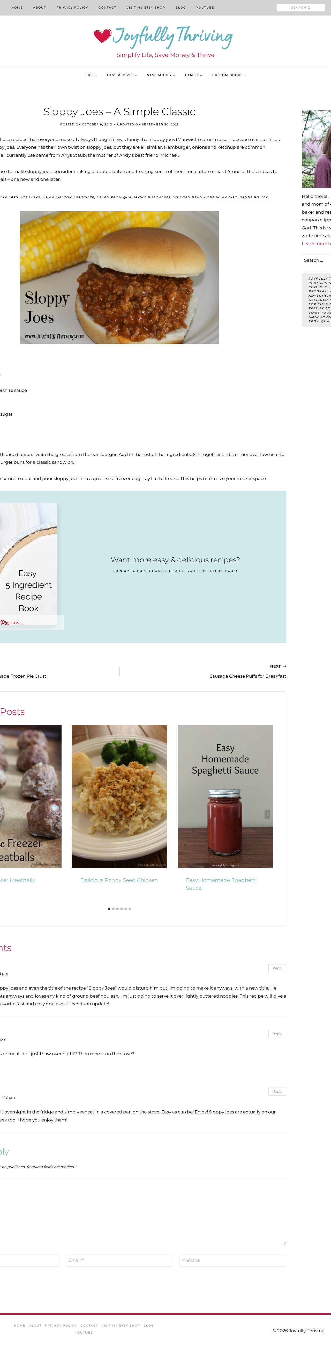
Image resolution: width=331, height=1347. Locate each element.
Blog (181, 7)
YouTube (205, 7)
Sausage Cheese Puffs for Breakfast (248, 671)
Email (76, 1260)
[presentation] (119, 796)
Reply (277, 968)
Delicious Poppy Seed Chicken (119, 880)
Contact (107, 7)
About (39, 7)
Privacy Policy (72, 7)
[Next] (267, 814)
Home (17, 7)
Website (191, 1260)
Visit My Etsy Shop (145, 7)
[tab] (109, 909)
